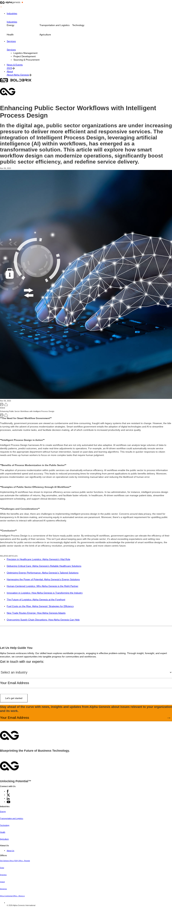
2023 (9, 68)
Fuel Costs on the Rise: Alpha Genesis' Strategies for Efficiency (40, 606)
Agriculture (45, 34)
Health (10, 34)
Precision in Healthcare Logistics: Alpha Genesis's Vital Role (38, 559)
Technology (78, 25)
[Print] (2, 404)
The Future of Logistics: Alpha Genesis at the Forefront (36, 599)
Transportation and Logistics (54, 25)
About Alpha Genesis (18, 74)
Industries (12, 13)
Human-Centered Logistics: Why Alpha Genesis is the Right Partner (42, 586)
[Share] (6, 404)
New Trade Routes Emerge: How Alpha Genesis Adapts (36, 613)
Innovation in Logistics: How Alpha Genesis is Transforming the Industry (45, 592)
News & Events (15, 64)
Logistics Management (25, 53)
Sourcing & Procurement (26, 59)
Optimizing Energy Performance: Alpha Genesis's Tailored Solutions (42, 572)
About (10, 71)
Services (11, 41)
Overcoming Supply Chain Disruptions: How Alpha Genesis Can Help (43, 619)
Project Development (24, 56)
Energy (10, 25)
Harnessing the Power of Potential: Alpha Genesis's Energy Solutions (43, 579)
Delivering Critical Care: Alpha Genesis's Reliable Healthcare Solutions (44, 566)
